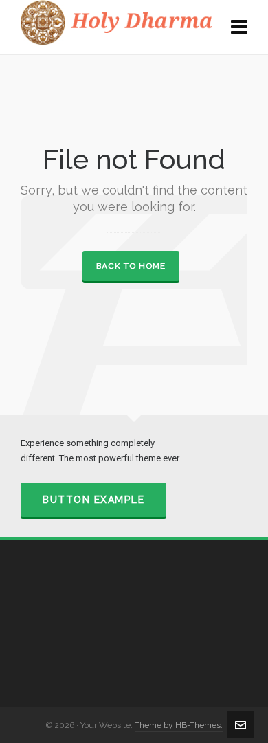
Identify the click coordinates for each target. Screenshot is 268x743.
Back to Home (131, 266)
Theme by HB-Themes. (179, 725)
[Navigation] (239, 27)
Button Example (93, 499)
